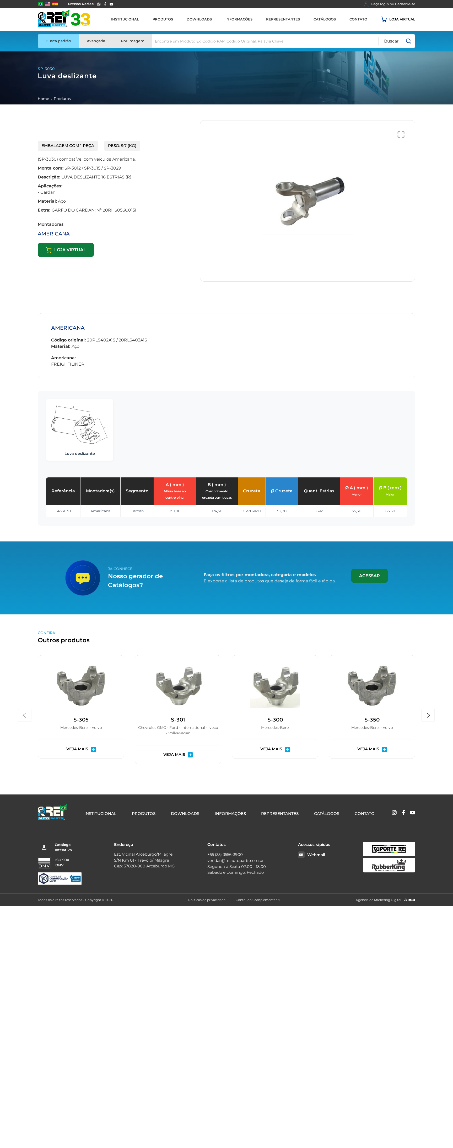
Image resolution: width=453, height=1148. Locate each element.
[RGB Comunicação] (409, 899)
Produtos (163, 19)
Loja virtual (402, 19)
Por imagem (132, 41)
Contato (358, 19)
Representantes (283, 19)
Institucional (125, 19)
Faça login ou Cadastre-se (393, 4)
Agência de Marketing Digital (378, 900)
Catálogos (325, 19)
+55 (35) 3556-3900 (225, 854)
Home (43, 98)
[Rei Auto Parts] (64, 19)
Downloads (199, 19)
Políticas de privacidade (206, 900)
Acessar (369, 575)
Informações (238, 19)
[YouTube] (111, 4)
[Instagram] (99, 4)
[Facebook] (105, 4)
